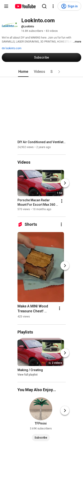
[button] (59, 71)
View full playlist (27, 374)
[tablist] (41, 71)
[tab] (23, 71)
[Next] (64, 183)
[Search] (44, 6)
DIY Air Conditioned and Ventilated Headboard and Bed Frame (41, 142)
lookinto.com (13, 48)
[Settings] (53, 6)
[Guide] (6, 6)
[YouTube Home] (25, 6)
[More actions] (61, 201)
